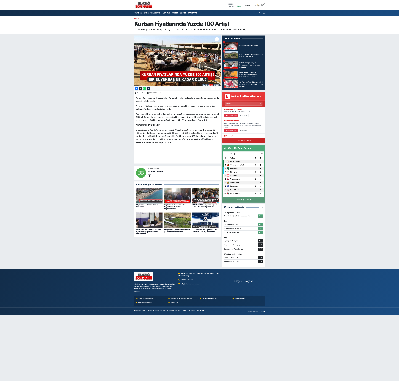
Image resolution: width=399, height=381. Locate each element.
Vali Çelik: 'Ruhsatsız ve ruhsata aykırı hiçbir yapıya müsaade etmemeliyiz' (148, 232)
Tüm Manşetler (240, 298)
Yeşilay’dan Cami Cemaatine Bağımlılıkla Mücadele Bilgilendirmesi (175, 207)
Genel (137, 19)
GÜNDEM (138, 13)
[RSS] (251, 281)
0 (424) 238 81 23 (187, 280)
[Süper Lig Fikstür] (262, 207)
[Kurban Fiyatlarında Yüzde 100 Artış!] (177, 61)
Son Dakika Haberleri (145, 302)
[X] (239, 281)
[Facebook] (236, 281)
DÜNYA (183, 310)
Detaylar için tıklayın (243, 200)
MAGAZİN (200, 310)
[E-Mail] (149, 176)
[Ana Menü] (263, 13)
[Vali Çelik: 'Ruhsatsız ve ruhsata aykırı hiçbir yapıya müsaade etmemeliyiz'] (149, 220)
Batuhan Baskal (141, 93)
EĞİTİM (183, 13)
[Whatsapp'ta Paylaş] (144, 88)
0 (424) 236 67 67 (232, 130)
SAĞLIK (175, 13)
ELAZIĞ (177, 310)
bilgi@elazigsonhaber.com (190, 284)
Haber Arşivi (175, 302)
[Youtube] (247, 281)
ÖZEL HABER (191, 310)
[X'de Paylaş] (140, 88)
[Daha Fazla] (148, 88)
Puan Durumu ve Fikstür (210, 298)
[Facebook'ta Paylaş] (136, 88)
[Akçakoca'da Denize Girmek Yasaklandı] (149, 195)
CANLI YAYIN (193, 13)
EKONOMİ (165, 13)
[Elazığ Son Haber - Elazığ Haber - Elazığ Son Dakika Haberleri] (143, 5)
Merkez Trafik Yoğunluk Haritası (181, 298)
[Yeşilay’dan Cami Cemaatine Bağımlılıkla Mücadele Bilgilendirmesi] (177, 195)
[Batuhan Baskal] (141, 173)
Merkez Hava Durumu (146, 298)
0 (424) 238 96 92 (232, 115)
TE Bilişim (262, 311)
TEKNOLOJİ (155, 13)
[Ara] (260, 13)
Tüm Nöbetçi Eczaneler (244, 140)
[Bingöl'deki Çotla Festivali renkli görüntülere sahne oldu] (177, 220)
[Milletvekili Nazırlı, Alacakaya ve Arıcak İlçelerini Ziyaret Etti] (205, 195)
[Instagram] (243, 281)
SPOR (146, 13)
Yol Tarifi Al (244, 115)
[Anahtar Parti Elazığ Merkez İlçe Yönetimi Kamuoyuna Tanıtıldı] (205, 220)
